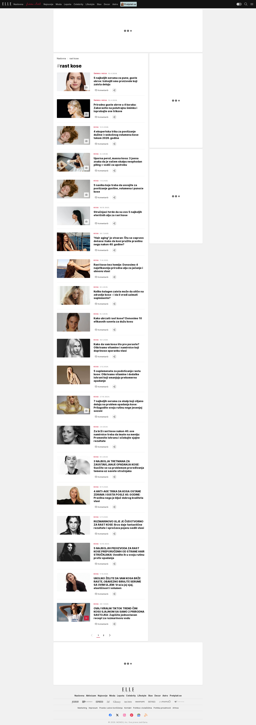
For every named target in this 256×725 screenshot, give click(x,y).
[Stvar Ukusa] (179, 702)
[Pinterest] (132, 715)
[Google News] (139, 715)
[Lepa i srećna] (128, 702)
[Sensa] (151, 702)
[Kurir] (75, 702)
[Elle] (6, 4)
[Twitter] (117, 715)
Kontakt (127, 708)
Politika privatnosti (162, 708)
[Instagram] (124, 715)
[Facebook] (110, 715)
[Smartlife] (140, 702)
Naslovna (61, 58)
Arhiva (176, 708)
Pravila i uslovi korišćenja (111, 708)
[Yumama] (165, 702)
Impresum (93, 708)
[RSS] (146, 715)
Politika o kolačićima (142, 708)
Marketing (82, 708)
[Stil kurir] (108, 702)
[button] (101, 90)
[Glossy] (117, 702)
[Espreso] (99, 702)
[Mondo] (87, 702)
